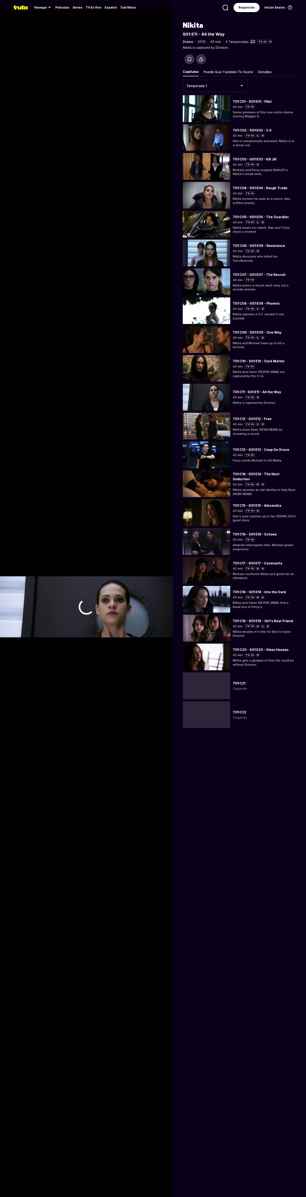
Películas (62, 7)
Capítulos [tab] (191, 72)
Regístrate (247, 7)
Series (77, 7)
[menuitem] (43, 7)
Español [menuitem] (111, 7)
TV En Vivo (93, 7)
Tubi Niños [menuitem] (128, 7)
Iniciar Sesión (275, 7)
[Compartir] (201, 59)
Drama (188, 42)
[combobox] (215, 86)
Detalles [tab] (265, 72)
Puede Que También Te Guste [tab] (228, 72)
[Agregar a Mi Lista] (189, 59)
